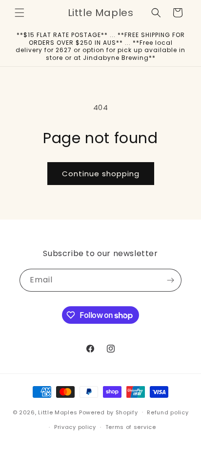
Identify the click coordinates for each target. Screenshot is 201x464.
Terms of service (130, 427)
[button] (19, 12)
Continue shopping (101, 173)
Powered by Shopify (108, 412)
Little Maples (57, 412)
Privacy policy (75, 427)
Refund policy (167, 412)
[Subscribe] (170, 280)
